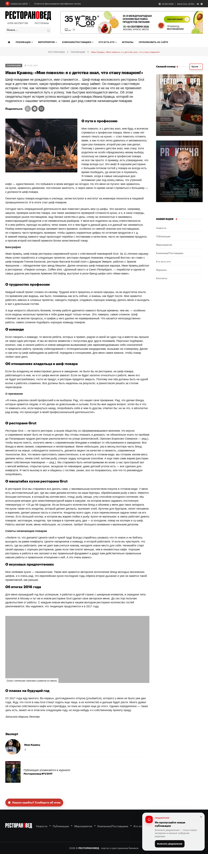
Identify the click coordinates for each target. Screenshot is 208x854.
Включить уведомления (169, 843)
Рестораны (42, 23)
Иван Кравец (32, 745)
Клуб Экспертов (17, 23)
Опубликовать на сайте (153, 42)
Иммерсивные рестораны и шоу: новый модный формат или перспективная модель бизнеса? (78, 3)
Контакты (161, 278)
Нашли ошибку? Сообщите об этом (36, 802)
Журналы (127, 42)
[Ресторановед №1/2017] (13, 771)
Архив (195, 66)
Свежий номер (166, 66)
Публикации (23, 42)
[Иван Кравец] (13, 746)
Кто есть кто (107, 42)
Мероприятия (46, 42)
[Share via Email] (41, 109)
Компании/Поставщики (76, 42)
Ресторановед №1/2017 (38, 774)
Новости (161, 228)
